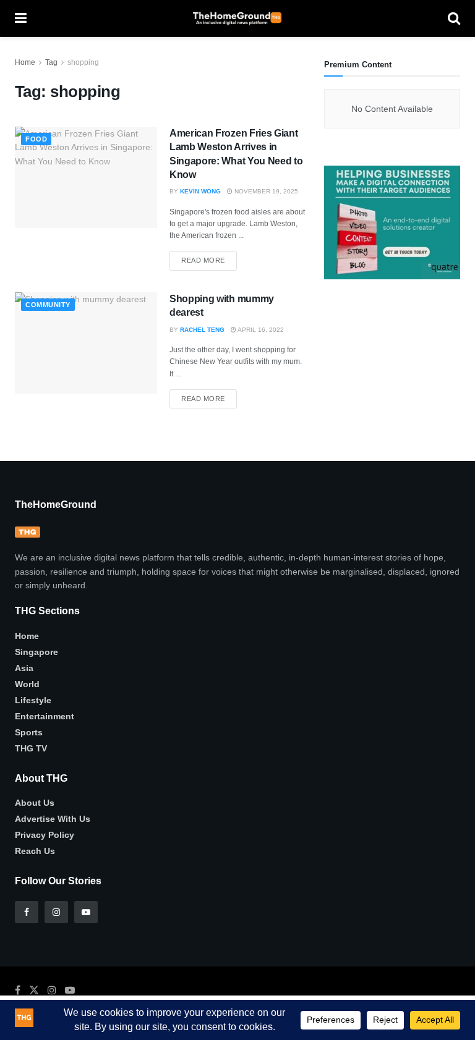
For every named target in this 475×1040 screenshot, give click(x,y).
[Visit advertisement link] (392, 222)
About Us (34, 803)
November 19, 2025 (265, 191)
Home (25, 62)
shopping (83, 62)
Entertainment (44, 716)
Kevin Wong (200, 191)
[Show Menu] (21, 18)
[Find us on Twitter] (34, 990)
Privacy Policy (44, 835)
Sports (29, 732)
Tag (51, 62)
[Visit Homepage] (237, 18)
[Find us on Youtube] (86, 912)
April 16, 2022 (260, 329)
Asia (24, 668)
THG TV (31, 748)
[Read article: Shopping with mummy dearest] (86, 343)
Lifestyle (33, 700)
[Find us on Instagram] (56, 912)
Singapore (36, 652)
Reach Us (35, 851)
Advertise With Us (52, 819)
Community (48, 304)
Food (36, 139)
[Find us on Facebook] (26, 912)
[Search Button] (454, 18)
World (27, 684)
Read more (209, 257)
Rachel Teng (202, 329)
